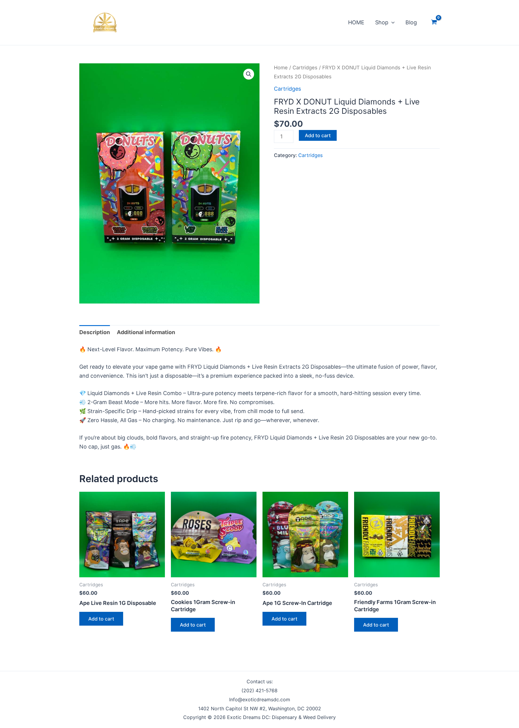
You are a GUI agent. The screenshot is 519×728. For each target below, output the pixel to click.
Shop (381, 22)
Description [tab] (94, 332)
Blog (411, 22)
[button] (391, 22)
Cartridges (305, 68)
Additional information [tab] (146, 332)
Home (281, 68)
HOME (356, 22)
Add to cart (318, 135)
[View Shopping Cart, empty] (434, 22)
